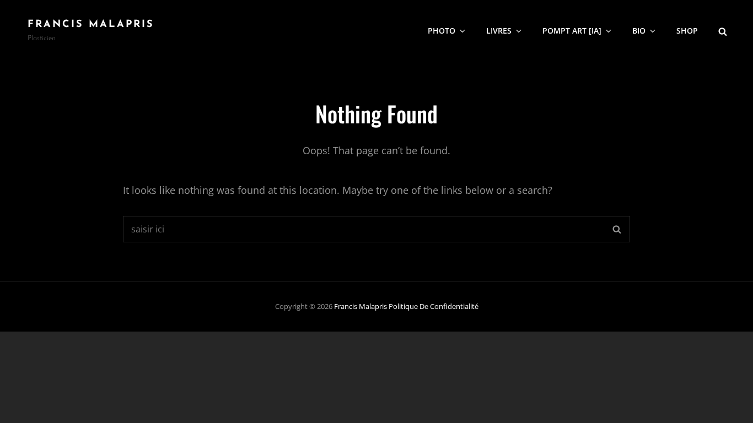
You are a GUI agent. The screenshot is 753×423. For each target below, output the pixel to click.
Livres (499, 30)
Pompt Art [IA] (571, 30)
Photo (441, 30)
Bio (639, 30)
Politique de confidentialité (433, 306)
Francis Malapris (91, 25)
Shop (687, 30)
